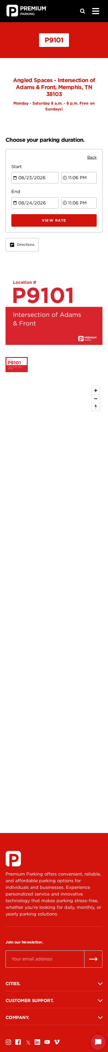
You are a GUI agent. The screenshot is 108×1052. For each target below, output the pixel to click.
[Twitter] (27, 1042)
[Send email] (93, 959)
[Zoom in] (96, 390)
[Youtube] (47, 1042)
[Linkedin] (37, 1042)
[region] (54, 594)
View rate (54, 220)
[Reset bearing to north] (96, 407)
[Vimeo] (57, 1042)
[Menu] (95, 11)
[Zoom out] (96, 398)
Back (92, 157)
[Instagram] (8, 1042)
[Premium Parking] (13, 858)
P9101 (54, 40)
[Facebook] (18, 1042)
